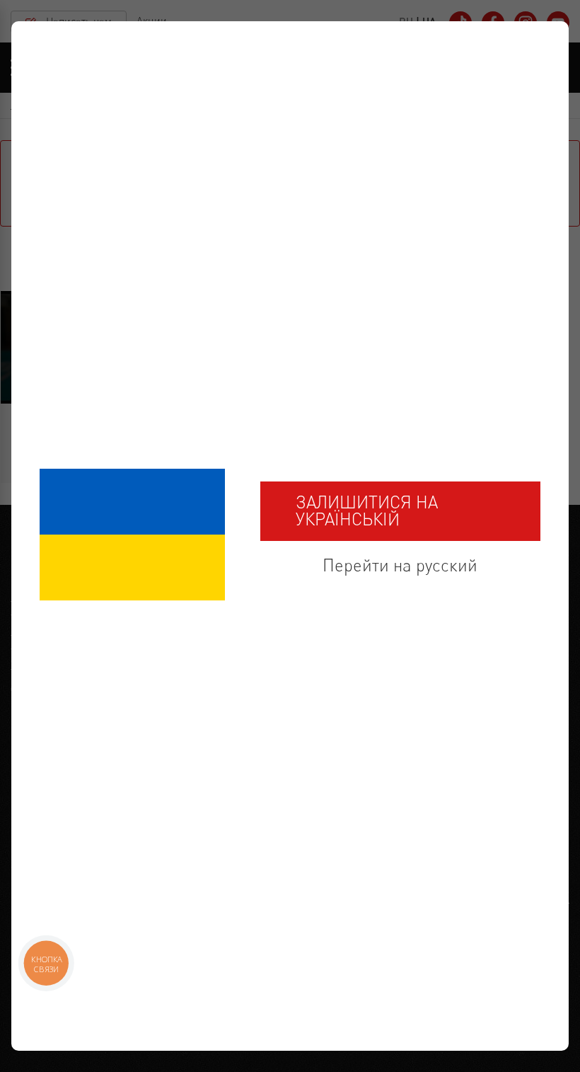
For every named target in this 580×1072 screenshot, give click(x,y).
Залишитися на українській (367, 511)
